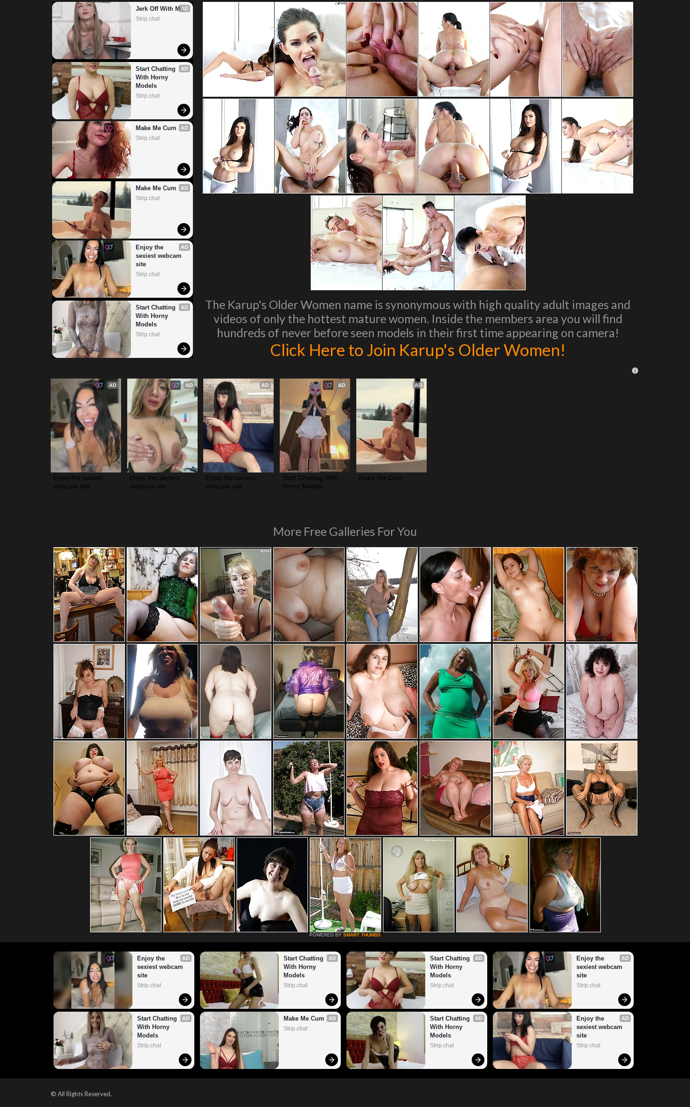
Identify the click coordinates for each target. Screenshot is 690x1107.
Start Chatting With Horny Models (156, 77)
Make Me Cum (156, 128)
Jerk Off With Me (160, 8)
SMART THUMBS (362, 934)
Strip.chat (148, 18)
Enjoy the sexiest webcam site (160, 256)
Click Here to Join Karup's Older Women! (418, 349)
